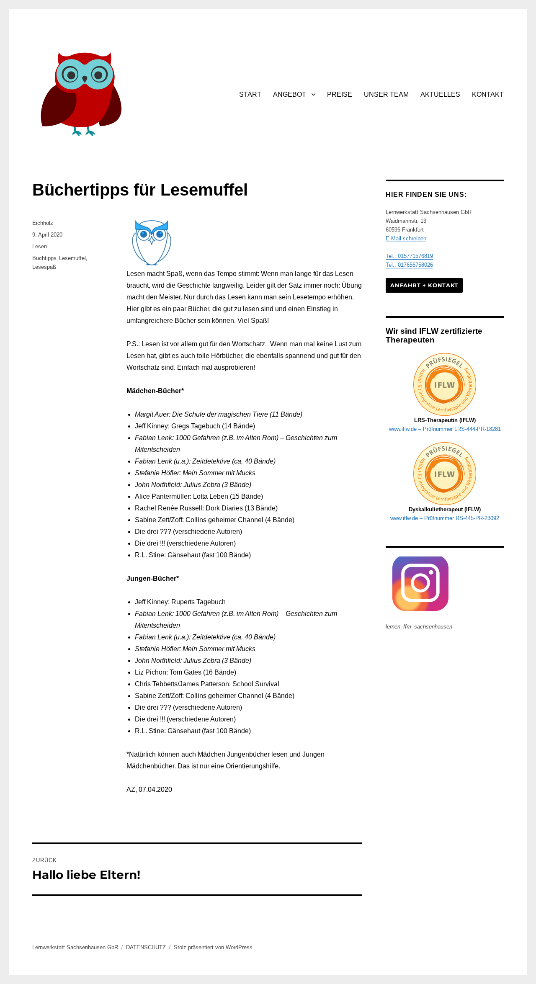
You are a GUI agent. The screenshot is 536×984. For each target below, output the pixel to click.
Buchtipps (44, 258)
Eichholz (42, 223)
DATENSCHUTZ (146, 947)
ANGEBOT (289, 94)
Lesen (39, 246)
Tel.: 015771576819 (409, 256)
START (250, 94)
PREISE (339, 94)
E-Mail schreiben (406, 238)
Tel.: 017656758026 (409, 265)
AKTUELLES (440, 94)
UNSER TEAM (386, 94)
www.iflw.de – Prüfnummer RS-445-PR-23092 (444, 518)
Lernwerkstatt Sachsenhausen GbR (75, 947)
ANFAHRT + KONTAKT (424, 285)
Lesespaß (44, 267)
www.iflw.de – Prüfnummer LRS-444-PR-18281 (445, 429)
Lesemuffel (72, 258)
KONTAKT (488, 94)
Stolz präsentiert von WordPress (213, 947)
